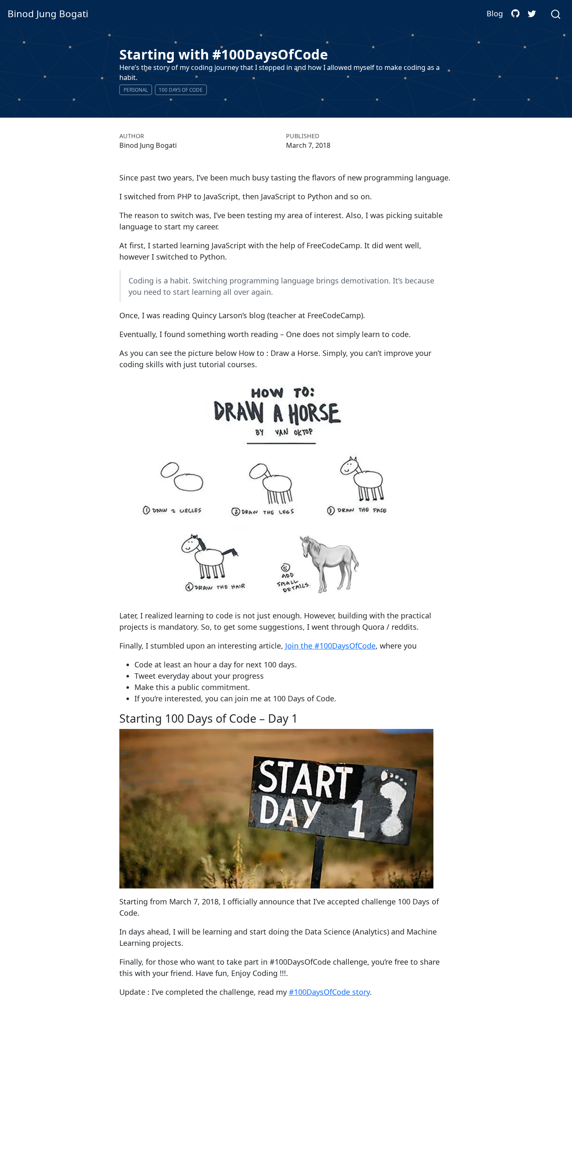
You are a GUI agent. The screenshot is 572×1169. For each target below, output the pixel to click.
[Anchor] (303, 718)
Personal (136, 89)
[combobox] (556, 14)
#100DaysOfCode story (329, 992)
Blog (495, 13)
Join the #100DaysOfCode (330, 646)
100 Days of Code (181, 89)
